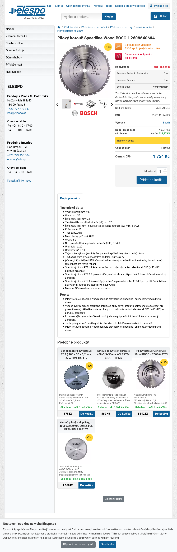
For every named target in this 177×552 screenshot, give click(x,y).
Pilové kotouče (144, 27)
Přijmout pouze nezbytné (78, 544)
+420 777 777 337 (18, 108)
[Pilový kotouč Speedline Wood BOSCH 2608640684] (84, 70)
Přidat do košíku (151, 180)
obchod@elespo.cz (19, 159)
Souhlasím (107, 544)
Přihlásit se (161, 5)
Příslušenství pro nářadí (94, 27)
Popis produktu (70, 198)
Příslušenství (71, 27)
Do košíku (86, 413)
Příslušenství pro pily (121, 27)
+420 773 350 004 (18, 155)
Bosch (166, 122)
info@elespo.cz (16, 113)
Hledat (109, 16)
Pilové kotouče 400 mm (70, 30)
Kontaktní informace (19, 180)
